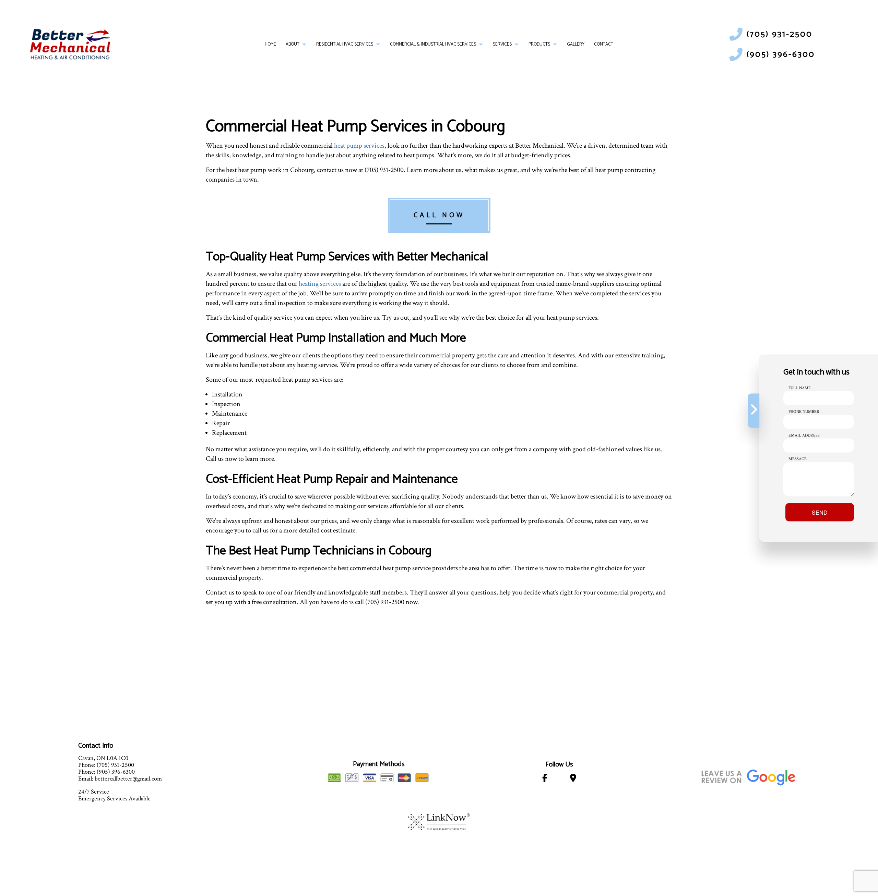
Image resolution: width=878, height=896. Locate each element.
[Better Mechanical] (70, 44)
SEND (820, 512)
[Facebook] (545, 779)
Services (502, 44)
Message (797, 458)
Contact (603, 44)
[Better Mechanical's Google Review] (748, 776)
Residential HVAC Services (344, 44)
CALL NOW (439, 215)
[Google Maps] (572, 779)
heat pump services (359, 145)
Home (270, 44)
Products (539, 44)
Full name (799, 387)
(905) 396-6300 (781, 54)
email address (804, 435)
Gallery (575, 44)
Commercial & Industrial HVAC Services (433, 44)
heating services (320, 283)
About (292, 44)
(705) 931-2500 (779, 34)
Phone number (803, 411)
